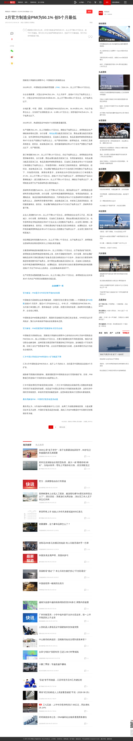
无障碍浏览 (33, 2)
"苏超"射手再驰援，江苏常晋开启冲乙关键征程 (60, 680)
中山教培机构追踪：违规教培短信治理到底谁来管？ (63, 639)
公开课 (117, 333)
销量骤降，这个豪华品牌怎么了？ (54, 524)
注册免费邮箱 (115, 2)
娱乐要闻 (102, 169)
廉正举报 (103, 739)
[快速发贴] (12, 33)
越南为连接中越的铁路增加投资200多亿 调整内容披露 (64, 602)
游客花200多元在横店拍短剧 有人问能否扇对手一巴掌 (64, 543)
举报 (91, 22)
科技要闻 (102, 211)
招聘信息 (65, 739)
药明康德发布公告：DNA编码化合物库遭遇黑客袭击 (63, 717)
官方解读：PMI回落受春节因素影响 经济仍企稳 (42, 328)
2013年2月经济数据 (23, 11)
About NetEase (46, 739)
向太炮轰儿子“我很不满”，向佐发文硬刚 (113, 205)
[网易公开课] (82, 2)
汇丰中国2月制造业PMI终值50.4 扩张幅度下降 (42, 357)
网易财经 (14, 11)
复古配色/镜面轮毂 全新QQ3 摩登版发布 (113, 280)
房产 (111, 333)
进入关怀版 (41, 2)
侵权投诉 (109, 739)
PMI (57, 87)
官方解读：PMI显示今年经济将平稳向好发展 (41, 293)
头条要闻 (102, 72)
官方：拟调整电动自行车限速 (52, 481)
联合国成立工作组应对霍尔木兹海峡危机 (113, 370)
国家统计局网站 (29, 22)
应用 (26, 2)
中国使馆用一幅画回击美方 (51, 583)
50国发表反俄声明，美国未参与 (53, 555)
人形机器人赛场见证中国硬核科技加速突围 (58, 627)
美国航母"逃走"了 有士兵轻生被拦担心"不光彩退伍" (62, 571)
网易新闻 (106, 12)
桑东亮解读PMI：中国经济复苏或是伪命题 (40, 399)
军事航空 (126, 333)
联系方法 (59, 739)
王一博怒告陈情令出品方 (108, 201)
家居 (100, 333)
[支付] (95, 2)
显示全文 (62, 427)
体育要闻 (102, 120)
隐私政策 (78, 739)
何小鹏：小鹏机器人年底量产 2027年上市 (113, 243)
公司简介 (53, 739)
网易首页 (20, 2)
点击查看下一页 (57, 286)
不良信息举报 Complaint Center (91, 739)
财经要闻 (102, 24)
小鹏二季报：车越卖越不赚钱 (52, 664)
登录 (107, 2)
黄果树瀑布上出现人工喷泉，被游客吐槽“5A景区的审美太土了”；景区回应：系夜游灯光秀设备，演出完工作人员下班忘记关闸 (65, 496)
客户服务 (72, 739)
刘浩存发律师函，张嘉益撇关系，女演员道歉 (114, 189)
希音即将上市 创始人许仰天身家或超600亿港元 (61, 512)
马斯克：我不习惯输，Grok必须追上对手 (113, 231)
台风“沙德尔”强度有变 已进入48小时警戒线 (59, 652)
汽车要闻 (102, 253)
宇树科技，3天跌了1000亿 (108, 248)
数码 (106, 333)
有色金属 (53, 133)
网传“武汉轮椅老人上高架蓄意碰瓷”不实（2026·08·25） (65, 692)
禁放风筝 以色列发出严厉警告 (109, 359)
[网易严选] (89, 2)
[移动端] (75, 2)
